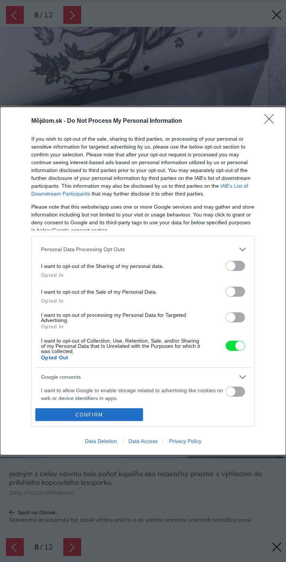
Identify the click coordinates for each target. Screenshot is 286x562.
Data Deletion (101, 441)
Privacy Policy (185, 441)
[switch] (235, 266)
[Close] (271, 121)
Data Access (143, 441)
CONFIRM (89, 415)
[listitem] (143, 249)
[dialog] (143, 281)
